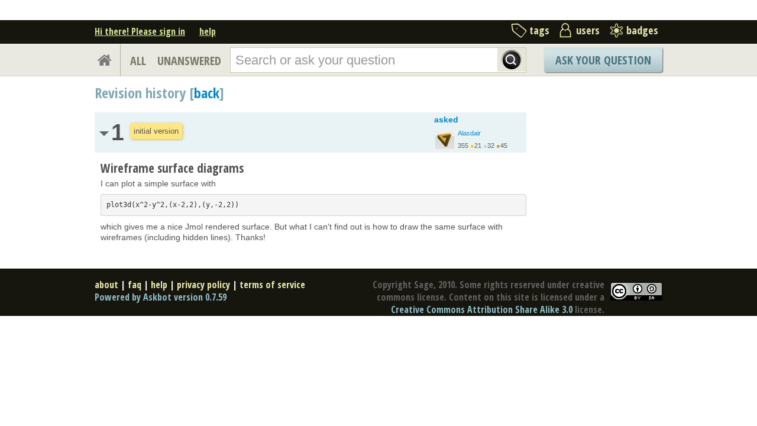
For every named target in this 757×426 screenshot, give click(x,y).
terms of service (272, 284)
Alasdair (469, 133)
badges (642, 30)
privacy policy (203, 284)
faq (134, 284)
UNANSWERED (189, 61)
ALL (138, 61)
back (206, 92)
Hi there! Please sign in (140, 31)
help (207, 31)
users (588, 30)
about (106, 284)
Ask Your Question (603, 60)
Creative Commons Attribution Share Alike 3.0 (481, 309)
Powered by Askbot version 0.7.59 (161, 297)
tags (539, 30)
